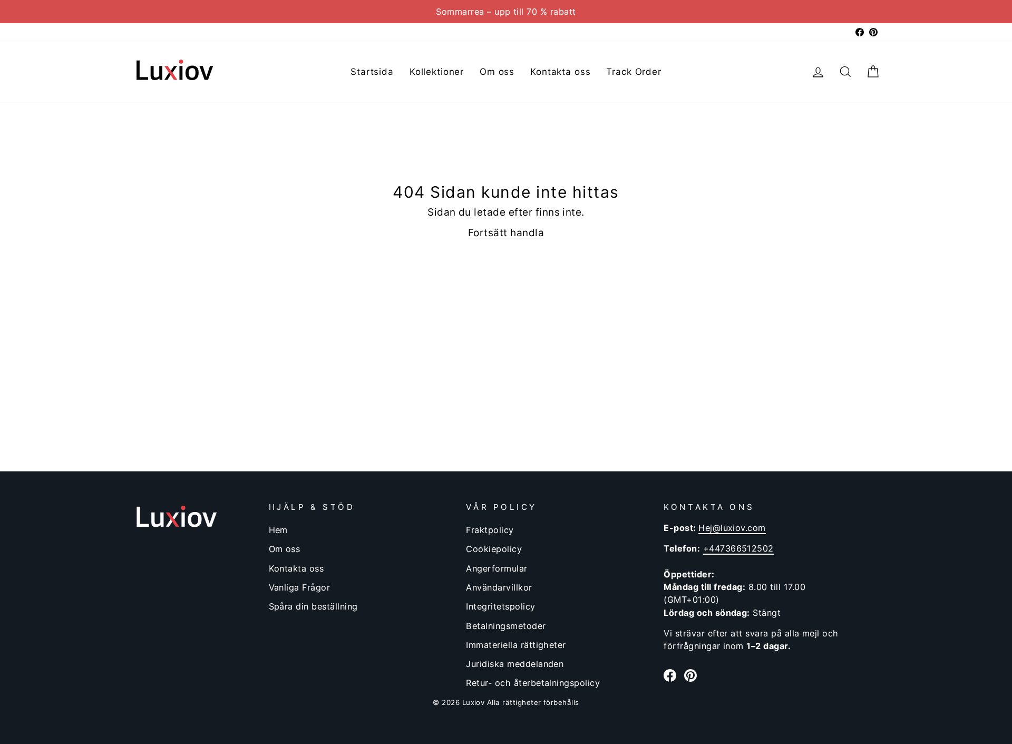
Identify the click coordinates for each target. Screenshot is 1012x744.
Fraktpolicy (489, 530)
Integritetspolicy (500, 606)
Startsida (372, 71)
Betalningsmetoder (506, 626)
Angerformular (496, 568)
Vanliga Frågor (299, 587)
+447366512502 (738, 548)
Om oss (497, 71)
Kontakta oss (560, 71)
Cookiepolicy (494, 549)
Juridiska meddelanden (514, 664)
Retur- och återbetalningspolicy (533, 683)
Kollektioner (437, 71)
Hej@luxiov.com (732, 528)
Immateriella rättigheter (516, 645)
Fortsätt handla (506, 233)
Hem (278, 530)
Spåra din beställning (313, 606)
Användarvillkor (499, 587)
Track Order (633, 71)
